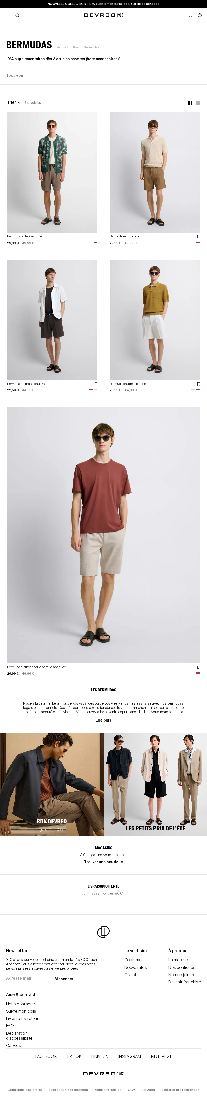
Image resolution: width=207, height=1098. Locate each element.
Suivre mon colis (21, 1012)
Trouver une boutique (103, 862)
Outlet (130, 975)
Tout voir (15, 76)
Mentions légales (108, 1090)
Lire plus (103, 720)
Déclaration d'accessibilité (19, 1036)
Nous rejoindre (181, 975)
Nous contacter (20, 1004)
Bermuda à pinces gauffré (26, 384)
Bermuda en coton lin (125, 236)
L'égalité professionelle (180, 1090)
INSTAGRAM (129, 1057)
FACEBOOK (46, 1057)
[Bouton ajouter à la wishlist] (96, 236)
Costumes (134, 960)
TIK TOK (74, 1057)
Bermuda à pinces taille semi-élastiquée (36, 667)
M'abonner (64, 979)
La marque (178, 960)
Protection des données (68, 1090)
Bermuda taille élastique (24, 236)
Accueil (62, 47)
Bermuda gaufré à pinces (128, 384)
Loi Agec (148, 1090)
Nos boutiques (181, 968)
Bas (76, 47)
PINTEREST (161, 1057)
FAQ (10, 1026)
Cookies (13, 1046)
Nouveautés (135, 968)
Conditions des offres (25, 1090)
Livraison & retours (23, 1019)
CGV (131, 1090)
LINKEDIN (99, 1057)
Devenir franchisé (184, 982)
